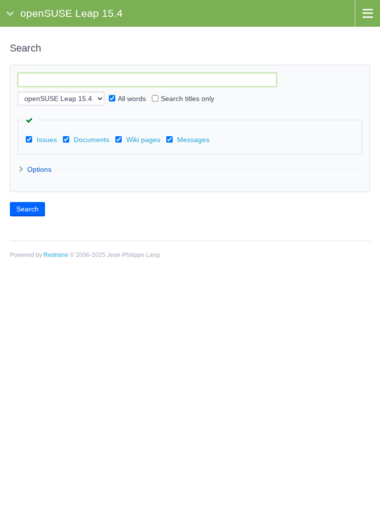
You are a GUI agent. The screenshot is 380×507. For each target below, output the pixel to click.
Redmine (56, 255)
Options (38, 169)
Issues (47, 140)
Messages (193, 140)
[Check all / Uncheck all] (30, 120)
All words (132, 98)
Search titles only (187, 98)
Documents (91, 140)
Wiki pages (143, 140)
